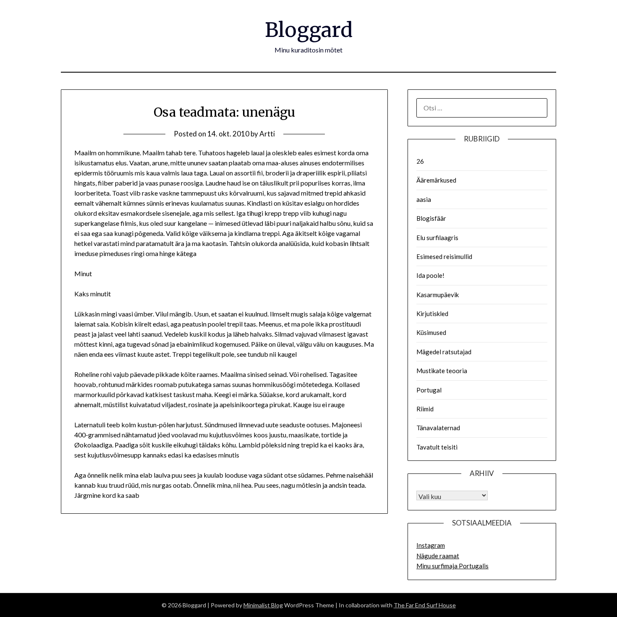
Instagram (430, 545)
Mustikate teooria (441, 370)
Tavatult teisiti (437, 447)
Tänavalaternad (438, 427)
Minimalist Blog (263, 605)
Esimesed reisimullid (444, 256)
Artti (267, 133)
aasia (423, 199)
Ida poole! (430, 275)
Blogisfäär (431, 218)
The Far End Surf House (425, 605)
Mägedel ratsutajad (443, 352)
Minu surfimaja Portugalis (452, 566)
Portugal (429, 390)
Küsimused (431, 332)
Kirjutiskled (432, 313)
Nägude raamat (437, 555)
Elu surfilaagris (437, 237)
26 (420, 161)
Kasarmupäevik (437, 294)
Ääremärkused (436, 180)
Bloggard (309, 29)
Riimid (425, 409)
